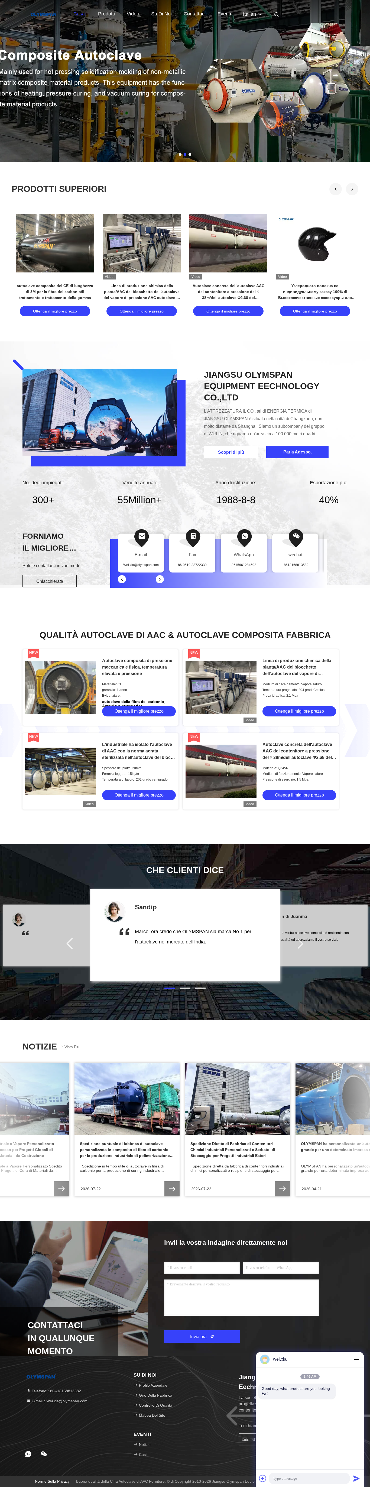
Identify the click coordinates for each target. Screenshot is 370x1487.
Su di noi (161, 14)
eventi (224, 14)
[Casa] (44, 13)
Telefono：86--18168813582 (56, 1391)
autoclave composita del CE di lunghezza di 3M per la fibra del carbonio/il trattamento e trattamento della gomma (55, 292)
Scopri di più (231, 452)
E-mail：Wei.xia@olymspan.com (59, 1401)
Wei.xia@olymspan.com (141, 565)
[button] (352, 189)
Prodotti (106, 14)
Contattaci (195, 14)
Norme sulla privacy (52, 1481)
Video (133, 14)
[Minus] (356, 1359)
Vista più (71, 1047)
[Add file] (263, 1478)
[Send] (356, 1478)
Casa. (79, 14)
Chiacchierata (49, 581)
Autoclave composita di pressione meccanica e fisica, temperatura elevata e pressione (137, 667)
